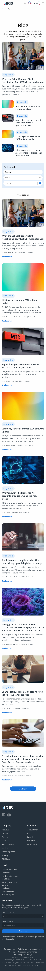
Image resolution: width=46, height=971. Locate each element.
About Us (5, 830)
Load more (23, 789)
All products (32, 844)
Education (31, 841)
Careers (5, 833)
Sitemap (5, 855)
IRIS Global (6, 859)
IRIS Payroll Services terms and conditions (10, 885)
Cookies (12, 952)
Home (4, 9)
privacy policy (10, 939)
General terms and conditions (9, 871)
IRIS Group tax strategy (23, 955)
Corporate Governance (27, 952)
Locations (6, 841)
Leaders (5, 848)
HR (28, 833)
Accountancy (32, 830)
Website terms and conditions (30, 949)
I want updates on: (10, 912)
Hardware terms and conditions (10, 877)
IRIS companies (8, 844)
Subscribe (23, 931)
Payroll (30, 837)
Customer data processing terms (9, 893)
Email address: (8, 921)
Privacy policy (9, 949)
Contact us (6, 837)
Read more (6, 256)
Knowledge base (8, 852)
